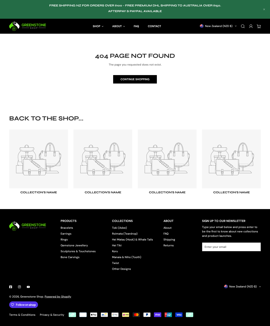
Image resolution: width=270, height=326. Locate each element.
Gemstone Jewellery (74, 245)
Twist (115, 263)
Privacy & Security (52, 315)
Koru (115, 251)
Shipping (169, 239)
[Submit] (256, 246)
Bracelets (67, 228)
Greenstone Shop (31, 296)
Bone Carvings (70, 257)
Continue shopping (135, 79)
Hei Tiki (117, 245)
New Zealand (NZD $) (219, 26)
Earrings (66, 234)
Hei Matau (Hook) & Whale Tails (132, 239)
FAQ (166, 234)
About (167, 228)
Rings (64, 239)
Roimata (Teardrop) (125, 234)
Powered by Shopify (58, 296)
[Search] (243, 26)
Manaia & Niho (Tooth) (126, 257)
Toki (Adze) (119, 228)
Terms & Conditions (22, 315)
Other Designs (121, 269)
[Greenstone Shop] (27, 26)
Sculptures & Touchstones (78, 251)
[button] (259, 26)
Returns (168, 245)
